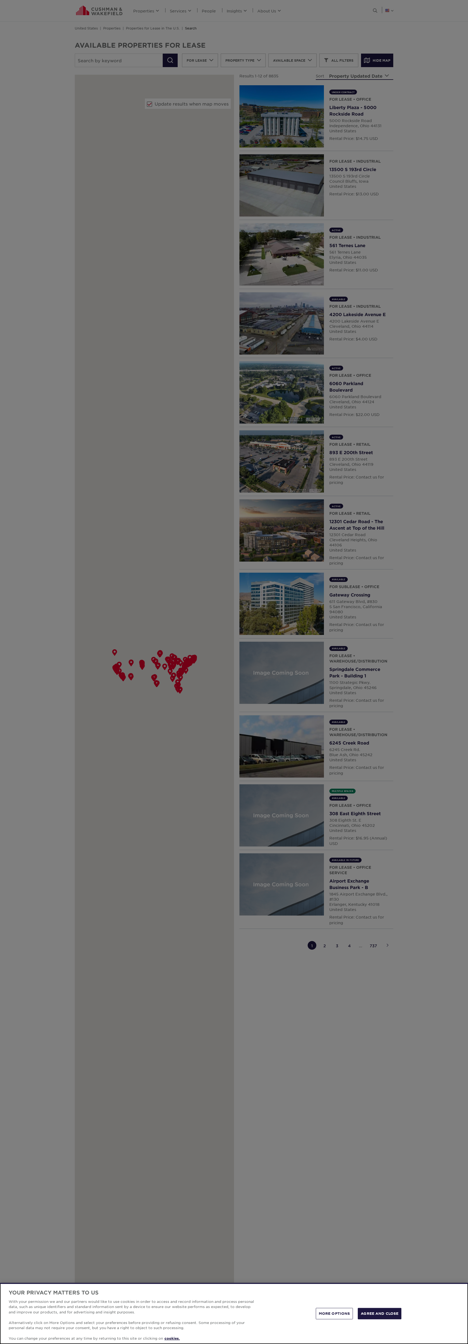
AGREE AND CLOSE (379, 1313)
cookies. (172, 1338)
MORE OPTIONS (334, 1313)
